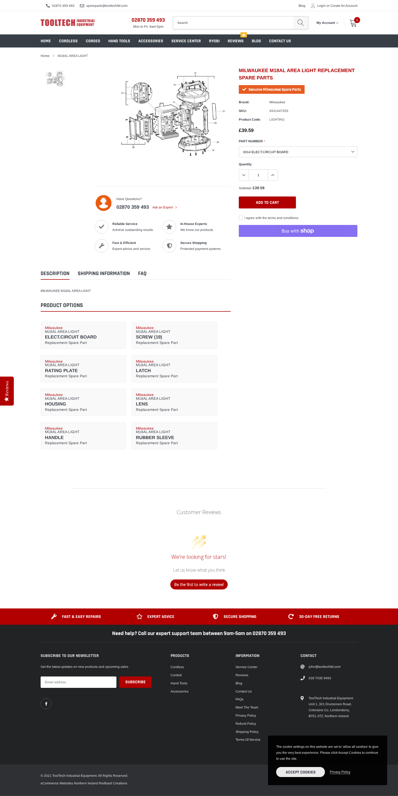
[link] (46, 703)
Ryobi (214, 41)
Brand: (244, 102)
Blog (302, 6)
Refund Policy (246, 724)
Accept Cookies (301, 772)
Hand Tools (119, 41)
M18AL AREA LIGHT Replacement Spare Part (71, 335)
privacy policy (340, 772)
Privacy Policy (246, 715)
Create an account (343, 5)
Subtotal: (245, 188)
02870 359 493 (63, 6)
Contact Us (280, 41)
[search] (300, 23)
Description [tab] (55, 273)
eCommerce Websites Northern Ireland (69, 783)
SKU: (243, 111)
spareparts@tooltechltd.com (107, 6)
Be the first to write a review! (199, 584)
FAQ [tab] (142, 273)
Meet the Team (247, 707)
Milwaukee (277, 102)
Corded (93, 41)
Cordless (68, 41)
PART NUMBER (252, 141)
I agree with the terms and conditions (271, 218)
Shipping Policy (247, 732)
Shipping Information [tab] (104, 273)
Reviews (236, 41)
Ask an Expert (163, 207)
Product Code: (250, 119)
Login (321, 5)
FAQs (239, 699)
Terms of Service (248, 740)
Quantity (245, 164)
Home (46, 41)
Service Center (186, 41)
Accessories (150, 41)
